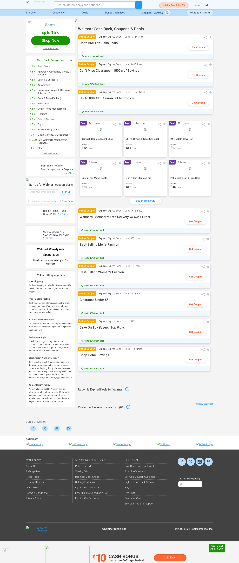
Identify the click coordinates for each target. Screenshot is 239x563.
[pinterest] (209, 462)
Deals (84, 12)
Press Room (33, 476)
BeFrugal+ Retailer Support (139, 503)
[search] (138, 5)
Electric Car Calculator (87, 498)
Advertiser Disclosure (114, 528)
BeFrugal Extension (85, 482)
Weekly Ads (81, 471)
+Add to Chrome (200, 12)
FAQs (127, 487)
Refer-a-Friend (83, 466)
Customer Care (133, 498)
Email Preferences (135, 471)
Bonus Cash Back (115, 12)
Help (207, 5)
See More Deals (145, 200)
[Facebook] (32, 428)
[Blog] (56, 428)
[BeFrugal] (38, 2)
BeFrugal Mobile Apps (87, 476)
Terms (57, 201)
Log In (196, 5)
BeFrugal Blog (33, 471)
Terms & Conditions (37, 492)
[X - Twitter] (44, 428)
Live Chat (130, 492)
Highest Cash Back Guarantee (141, 482)
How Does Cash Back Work (139, 466)
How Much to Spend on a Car (91, 492)
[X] (191, 462)
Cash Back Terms (51, 48)
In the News (32, 487)
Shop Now (50, 40)
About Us (31, 466)
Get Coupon (198, 47)
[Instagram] (68, 428)
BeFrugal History (35, 482)
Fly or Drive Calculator (87, 487)
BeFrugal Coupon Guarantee (140, 476)
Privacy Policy (67, 201)
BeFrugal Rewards (152, 12)
